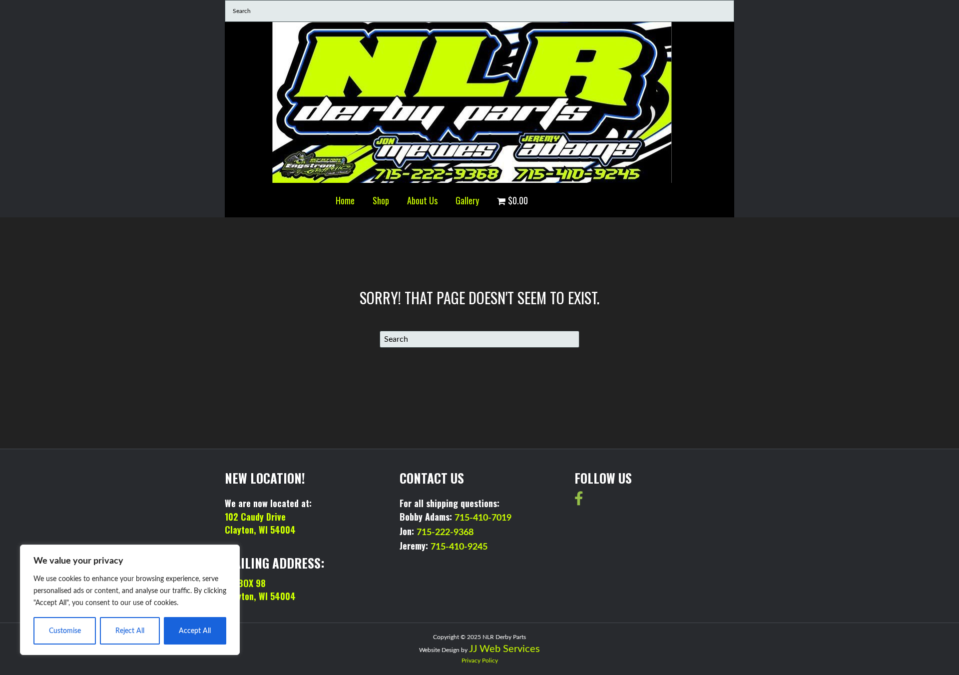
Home (345, 200)
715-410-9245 (459, 547)
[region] (130, 600)
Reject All (129, 631)
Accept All (195, 631)
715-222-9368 (445, 532)
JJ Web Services (504, 649)
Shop (381, 200)
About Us (422, 200)
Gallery (467, 200)
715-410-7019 (483, 518)
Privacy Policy (480, 661)
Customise (65, 631)
